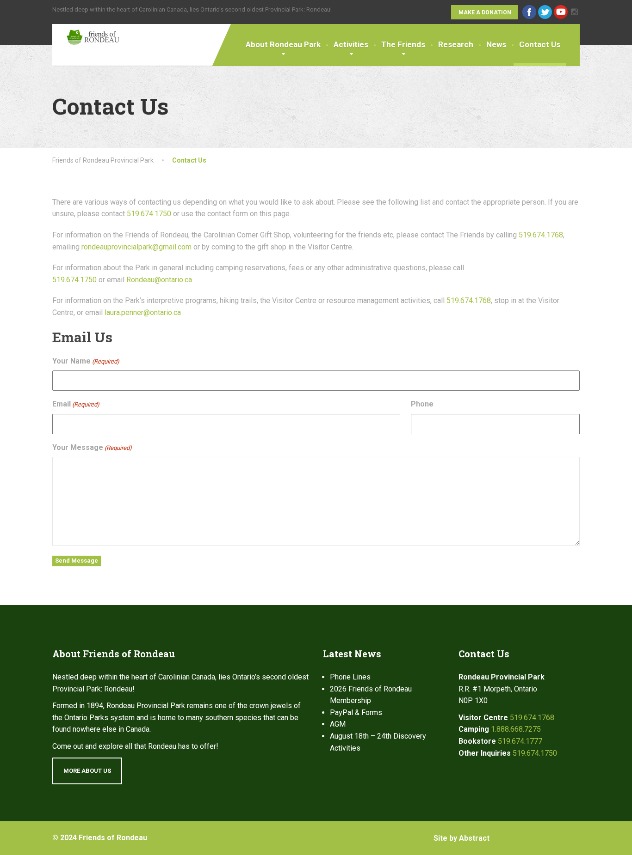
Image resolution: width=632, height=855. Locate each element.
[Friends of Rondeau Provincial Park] (85, 34)
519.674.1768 (541, 234)
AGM (338, 724)
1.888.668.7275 (516, 729)
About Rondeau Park (283, 44)
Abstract (474, 838)
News (496, 44)
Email (75, 404)
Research (455, 44)
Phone (422, 404)
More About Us (87, 770)
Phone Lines (350, 677)
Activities (351, 44)
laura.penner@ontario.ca (143, 312)
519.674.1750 (149, 213)
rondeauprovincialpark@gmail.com (136, 247)
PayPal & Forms (356, 712)
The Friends (403, 44)
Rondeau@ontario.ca (159, 279)
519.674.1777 (520, 741)
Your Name (85, 361)
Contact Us (539, 44)
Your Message (92, 447)
